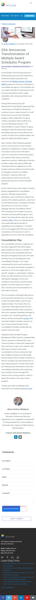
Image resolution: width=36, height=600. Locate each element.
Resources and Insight (21, 66)
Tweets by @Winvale (7, 587)
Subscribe (29, 16)
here (30, 389)
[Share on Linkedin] (21, 597)
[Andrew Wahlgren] (5, 39)
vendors (26, 318)
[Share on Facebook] (3, 597)
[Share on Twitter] (9, 597)
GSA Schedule (6, 66)
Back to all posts (9, 24)
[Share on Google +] (15, 597)
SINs (11, 220)
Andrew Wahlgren (9, 44)
